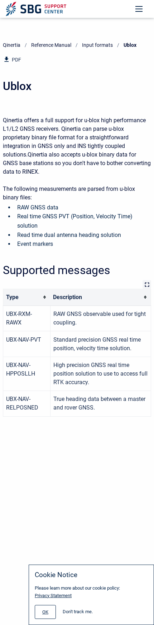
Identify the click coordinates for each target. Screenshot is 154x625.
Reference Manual (51, 45)
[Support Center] (36, 9)
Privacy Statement (53, 595)
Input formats (97, 45)
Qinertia (11, 45)
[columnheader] (26, 297)
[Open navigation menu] (139, 9)
